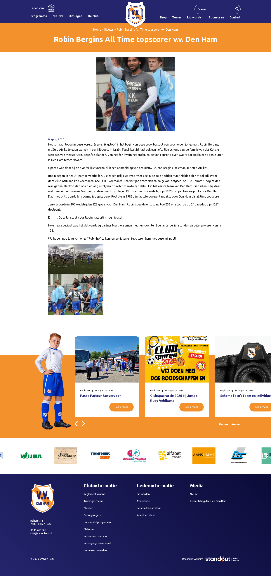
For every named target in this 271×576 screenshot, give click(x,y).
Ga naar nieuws (230, 424)
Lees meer (121, 407)
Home (97, 29)
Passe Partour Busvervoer (100, 395)
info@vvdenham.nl (41, 533)
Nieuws (109, 29)
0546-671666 (38, 530)
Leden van (37, 8)
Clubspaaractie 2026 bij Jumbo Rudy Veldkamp (174, 398)
